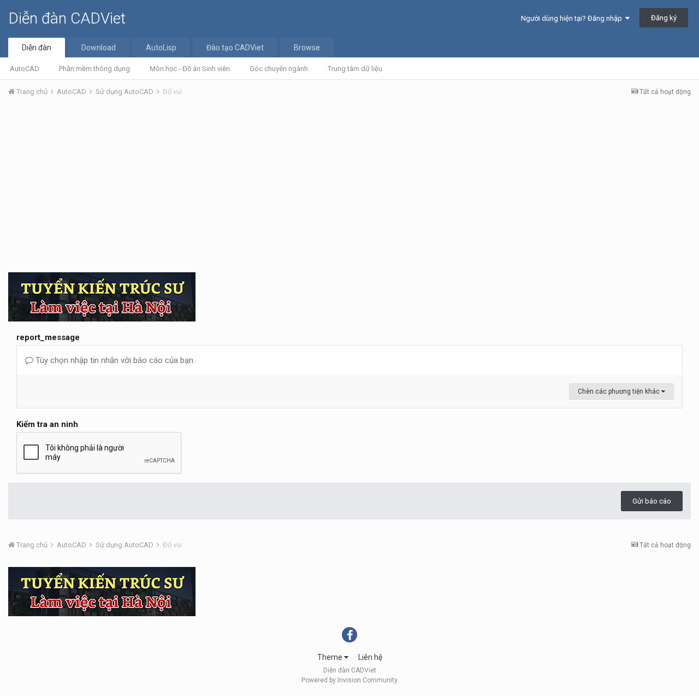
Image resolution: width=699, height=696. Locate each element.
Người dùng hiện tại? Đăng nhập (573, 18)
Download (98, 47)
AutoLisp (161, 47)
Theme (330, 657)
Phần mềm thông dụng (94, 69)
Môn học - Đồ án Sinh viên (190, 69)
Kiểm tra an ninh (47, 424)
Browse (307, 47)
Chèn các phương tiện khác (619, 391)
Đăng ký (664, 18)
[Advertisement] (349, 187)
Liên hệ (370, 657)
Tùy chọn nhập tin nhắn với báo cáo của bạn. (114, 360)
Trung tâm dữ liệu (355, 69)
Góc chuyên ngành (279, 69)
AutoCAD (24, 69)
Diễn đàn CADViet (67, 18)
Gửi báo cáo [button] (651, 501)
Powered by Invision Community (349, 680)
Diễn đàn (36, 47)
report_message (48, 337)
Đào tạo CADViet (235, 47)
